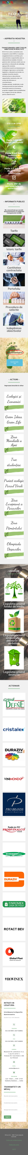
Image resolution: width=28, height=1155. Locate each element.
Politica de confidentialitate (14, 1140)
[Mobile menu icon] (24, 2)
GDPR (14, 1149)
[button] (15, 362)
